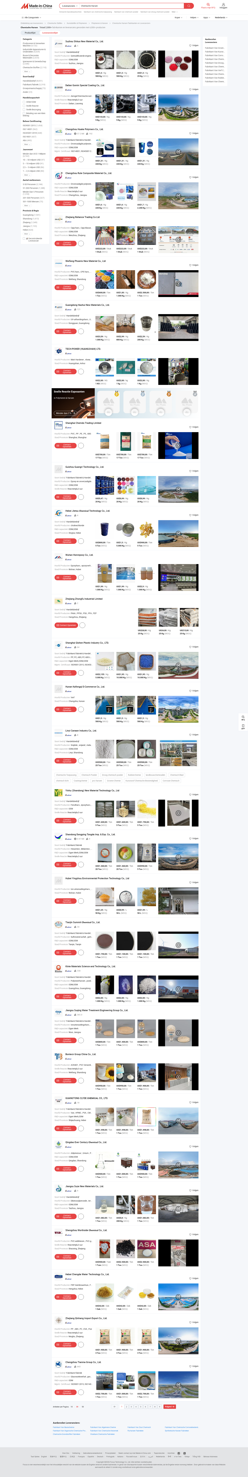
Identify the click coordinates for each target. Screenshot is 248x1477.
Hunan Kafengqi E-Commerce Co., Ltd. (85, 686)
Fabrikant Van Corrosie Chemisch (220, 55)
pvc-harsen (97, 780)
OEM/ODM (31, 101)
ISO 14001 (30, 129)
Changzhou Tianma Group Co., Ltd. (83, 1362)
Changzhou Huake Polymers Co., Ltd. (84, 129)
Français (81, 1456)
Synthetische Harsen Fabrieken (177, 1430)
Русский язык (131, 1456)
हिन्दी (169, 1456)
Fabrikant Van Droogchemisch (218, 62)
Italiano (120, 1456)
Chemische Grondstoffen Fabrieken (66, 1434)
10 (72, 1407)
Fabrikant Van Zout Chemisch (139, 1427)
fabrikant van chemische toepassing (98, 12)
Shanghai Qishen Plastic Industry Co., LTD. (87, 642)
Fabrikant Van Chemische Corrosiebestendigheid (182, 1427)
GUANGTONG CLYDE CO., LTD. (86, 1098)
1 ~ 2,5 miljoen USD (33, 171)
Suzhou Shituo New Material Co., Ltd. (84, 41)
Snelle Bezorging (33, 109)
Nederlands (160, 1456)
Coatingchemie (80, 780)
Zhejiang (30, 222)
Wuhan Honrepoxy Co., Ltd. (79, 554)
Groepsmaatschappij (34, 88)
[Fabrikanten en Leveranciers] (36, 6)
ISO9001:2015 (32, 125)
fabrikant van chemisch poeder (126, 12)
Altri (27, 140)
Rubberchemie (134, 775)
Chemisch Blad (176, 775)
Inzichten (171, 1453)
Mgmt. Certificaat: (63, 151)
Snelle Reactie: (61, 99)
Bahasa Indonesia (210, 1456)
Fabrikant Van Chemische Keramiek (104, 1430)
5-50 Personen (33, 184)
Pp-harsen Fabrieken (136, 1430)
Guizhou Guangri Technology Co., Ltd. (84, 466)
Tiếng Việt (196, 1456)
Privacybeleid (110, 1453)
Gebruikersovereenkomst (92, 1453)
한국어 (142, 1456)
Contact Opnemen (67, 71)
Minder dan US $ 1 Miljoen (34, 154)
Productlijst (30, 33)
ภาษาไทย (177, 1456)
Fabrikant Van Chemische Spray (219, 81)
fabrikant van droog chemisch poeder (155, 12)
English (44, 1456)
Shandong (31, 218)
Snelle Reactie (32, 105)
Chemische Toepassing (66, 775)
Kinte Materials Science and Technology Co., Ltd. (90, 966)
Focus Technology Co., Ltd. (120, 1462)
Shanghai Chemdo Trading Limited (83, 423)
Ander (27, 92)
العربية (150, 1456)
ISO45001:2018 (32, 133)
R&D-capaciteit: (61, 59)
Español (91, 1456)
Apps (205, 17)
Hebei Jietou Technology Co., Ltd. (87, 510)
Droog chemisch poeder (112, 775)
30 (77, 1407)
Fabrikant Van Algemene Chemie (103, 1427)
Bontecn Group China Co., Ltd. (80, 1054)
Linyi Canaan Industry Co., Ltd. (81, 730)
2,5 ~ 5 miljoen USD (33, 167)
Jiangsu (30, 226)
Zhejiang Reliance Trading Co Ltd (82, 217)
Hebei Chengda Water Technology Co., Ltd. (87, 1274)
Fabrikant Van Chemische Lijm (218, 66)
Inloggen (223, 7)
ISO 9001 (29, 136)
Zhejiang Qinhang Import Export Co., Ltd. (86, 1318)
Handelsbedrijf (33, 80)
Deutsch (100, 1456)
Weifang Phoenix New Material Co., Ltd (85, 261)
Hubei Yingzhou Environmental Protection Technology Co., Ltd (97, 878)
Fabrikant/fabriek (34, 84)
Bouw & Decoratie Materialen (31, 56)
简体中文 (53, 1456)
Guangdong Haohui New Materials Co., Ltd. (87, 305)
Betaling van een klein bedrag (34, 114)
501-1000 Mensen (33, 201)
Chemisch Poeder (89, 775)
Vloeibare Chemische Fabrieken (102, 1434)
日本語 (72, 1456)
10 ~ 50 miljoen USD (34, 159)
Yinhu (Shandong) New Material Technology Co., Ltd (92, 790)
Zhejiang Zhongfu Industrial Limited (83, 598)
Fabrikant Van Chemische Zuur (218, 59)
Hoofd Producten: (62, 55)
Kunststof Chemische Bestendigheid (142, 780)
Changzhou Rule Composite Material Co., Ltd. (88, 173)
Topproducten (159, 1453)
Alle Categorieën (32, 17)
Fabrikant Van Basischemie (63, 1427)
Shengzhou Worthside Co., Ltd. (86, 1230)
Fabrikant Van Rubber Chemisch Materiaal (224, 77)
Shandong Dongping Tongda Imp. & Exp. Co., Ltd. (90, 834)
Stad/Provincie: (61, 63)
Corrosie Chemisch (171, 780)
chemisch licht (62, 780)
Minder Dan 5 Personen (33, 192)
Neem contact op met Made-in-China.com (135, 1453)
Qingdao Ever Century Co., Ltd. (86, 1142)
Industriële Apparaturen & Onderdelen (34, 50)
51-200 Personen (34, 188)
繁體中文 (63, 1456)
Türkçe (186, 1456)
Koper (177, 17)
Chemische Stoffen (34, 67)
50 (83, 1407)
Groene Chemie (114, 780)
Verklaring (76, 1453)
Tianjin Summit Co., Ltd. (82, 922)
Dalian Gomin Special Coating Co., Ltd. (85, 85)
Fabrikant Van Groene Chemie (218, 48)
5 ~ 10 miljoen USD (33, 163)
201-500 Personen (33, 197)
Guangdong (31, 214)
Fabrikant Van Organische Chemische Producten (70, 1430)
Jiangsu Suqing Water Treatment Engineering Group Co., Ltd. (96, 1010)
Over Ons (65, 1453)
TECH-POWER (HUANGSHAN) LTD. (83, 348)
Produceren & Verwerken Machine (34, 44)
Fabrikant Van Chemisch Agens (219, 74)
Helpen (193, 17)
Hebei (28, 229)
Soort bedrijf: (60, 52)
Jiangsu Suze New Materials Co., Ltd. (84, 1186)
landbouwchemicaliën (155, 775)
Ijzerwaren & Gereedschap (34, 62)
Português (110, 1456)
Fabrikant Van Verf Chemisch (218, 70)
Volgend (168, 1407)
